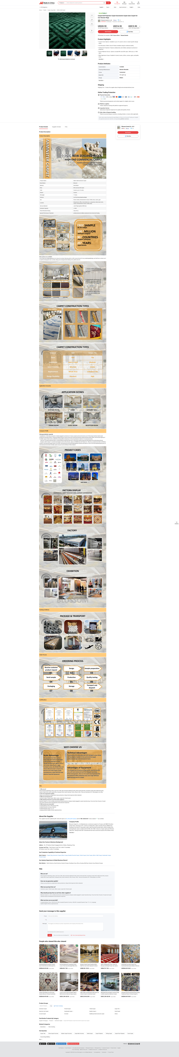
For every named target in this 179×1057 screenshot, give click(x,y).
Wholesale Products (89, 1047)
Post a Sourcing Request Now (78, 935)
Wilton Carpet (64, 855)
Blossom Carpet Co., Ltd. (106, 20)
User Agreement (97, 1052)
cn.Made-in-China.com (102, 1049)
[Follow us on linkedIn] (139, 1043)
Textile (44, 10)
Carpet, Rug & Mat (51, 10)
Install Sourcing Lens (74, 1043)
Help (115, 7)
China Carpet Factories (53, 1033)
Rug (51, 855)
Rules (139, 7)
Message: (45, 923)
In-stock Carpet (42, 1013)
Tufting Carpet (109, 1033)
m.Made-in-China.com (93, 1049)
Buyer (107, 7)
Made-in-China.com (83, 1049)
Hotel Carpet (89, 855)
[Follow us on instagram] (133, 1043)
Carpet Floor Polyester (120, 1033)
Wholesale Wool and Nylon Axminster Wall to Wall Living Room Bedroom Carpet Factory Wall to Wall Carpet (110, 994)
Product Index (113, 1047)
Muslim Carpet (93, 1011)
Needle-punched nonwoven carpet (97, 1013)
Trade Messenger (61, 1043)
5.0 (123, 128)
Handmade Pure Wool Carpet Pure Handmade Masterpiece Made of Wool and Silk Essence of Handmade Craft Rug (130, 966)
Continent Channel (105, 1047)
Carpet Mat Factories (79, 1033)
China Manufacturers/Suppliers (78, 1047)
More (40, 1039)
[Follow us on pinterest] (137, 1043)
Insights (118, 1047)
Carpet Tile (117, 1008)
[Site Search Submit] (108, 2)
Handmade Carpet (106, 855)
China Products (68, 1047)
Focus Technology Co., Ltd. (80, 1052)
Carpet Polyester (99, 1033)
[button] (104, 2)
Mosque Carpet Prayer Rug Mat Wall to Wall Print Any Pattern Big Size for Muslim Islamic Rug (89, 966)
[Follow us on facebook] (129, 1043)
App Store (43, 1043)
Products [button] (61, 3)
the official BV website (71, 818)
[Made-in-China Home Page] (46, 2)
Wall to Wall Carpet (97, 855)
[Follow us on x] (131, 1043)
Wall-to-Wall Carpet (61, 10)
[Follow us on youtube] (135, 1043)
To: (46, 919)
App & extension (122, 7)
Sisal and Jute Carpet (43, 1011)
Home (40, 10)
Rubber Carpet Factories (66, 1033)
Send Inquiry (108, 31)
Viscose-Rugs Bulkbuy (45, 1036)
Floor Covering (52, 1026)
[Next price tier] (139, 26)
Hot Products (61, 1047)
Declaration (104, 1052)
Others (116, 1013)
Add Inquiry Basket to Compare (67, 59)
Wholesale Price (98, 1047)
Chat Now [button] (130, 31)
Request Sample (124, 35)
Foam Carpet (130, 1033)
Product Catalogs (59, 1006)
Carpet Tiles (42, 1033)
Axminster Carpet (57, 855)
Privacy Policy (111, 1052)
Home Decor (43, 1026)
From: (45, 916)
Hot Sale (66, 1013)
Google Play (51, 1043)
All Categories (44, 7)
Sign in (138, 3)
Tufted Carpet (83, 855)
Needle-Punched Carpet (73, 855)
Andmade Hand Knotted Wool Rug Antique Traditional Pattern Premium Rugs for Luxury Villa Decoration (130, 994)
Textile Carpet (90, 1033)
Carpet (48, 855)
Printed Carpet (42, 857)
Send (50, 935)
